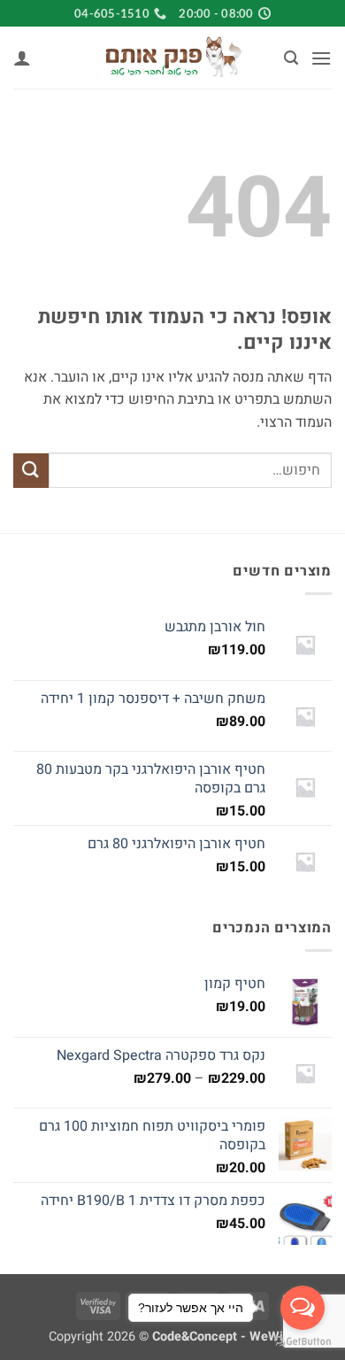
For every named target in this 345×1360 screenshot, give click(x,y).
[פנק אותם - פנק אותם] (172, 57)
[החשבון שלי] (22, 57)
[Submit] (31, 470)
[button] (321, 58)
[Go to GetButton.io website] (302, 1342)
